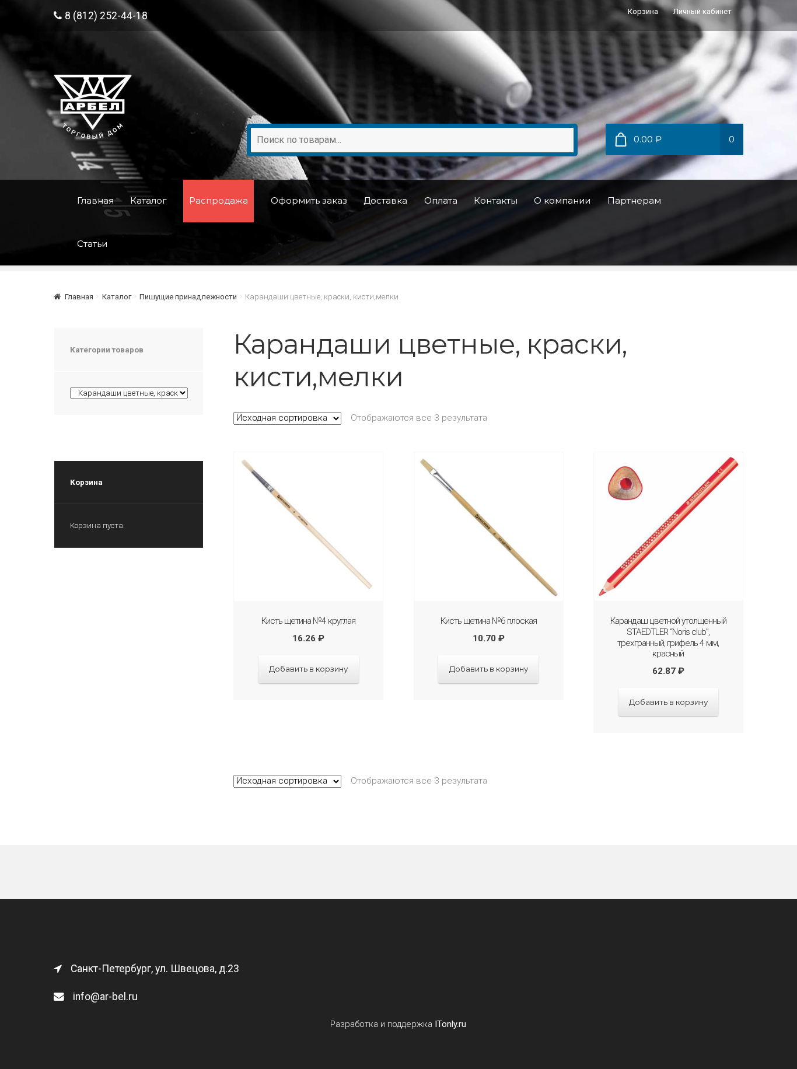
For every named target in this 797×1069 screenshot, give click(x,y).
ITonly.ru (450, 1024)
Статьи (92, 243)
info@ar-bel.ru (105, 996)
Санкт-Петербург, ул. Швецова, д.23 (155, 968)
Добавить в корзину (308, 668)
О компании (562, 200)
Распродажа (218, 200)
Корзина (643, 11)
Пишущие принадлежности (188, 296)
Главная (95, 200)
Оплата (440, 200)
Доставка (385, 200)
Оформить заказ (309, 200)
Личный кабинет (702, 11)
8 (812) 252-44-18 (106, 16)
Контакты (496, 200)
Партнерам (634, 200)
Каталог (148, 200)
